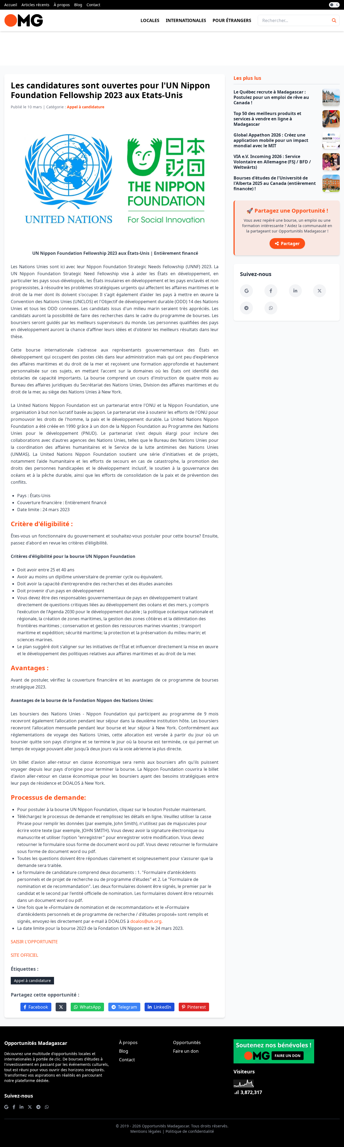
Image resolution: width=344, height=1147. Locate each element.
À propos (62, 4)
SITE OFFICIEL (24, 955)
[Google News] (246, 290)
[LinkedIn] (295, 290)
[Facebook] (270, 290)
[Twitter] (61, 1007)
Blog (78, 4)
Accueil (10, 4)
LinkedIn (162, 1007)
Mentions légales (145, 1131)
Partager (290, 243)
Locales (150, 20)
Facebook (38, 1007)
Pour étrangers (232, 20)
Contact (93, 4)
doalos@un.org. (146, 921)
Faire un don (186, 1051)
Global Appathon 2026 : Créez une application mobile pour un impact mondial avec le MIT (271, 140)
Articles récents (35, 4)
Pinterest (196, 1007)
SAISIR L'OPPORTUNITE (34, 942)
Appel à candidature (32, 980)
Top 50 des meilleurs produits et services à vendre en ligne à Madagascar (267, 118)
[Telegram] (246, 308)
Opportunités (187, 1042)
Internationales (186, 20)
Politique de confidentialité (190, 1131)
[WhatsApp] (270, 308)
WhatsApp (90, 1007)
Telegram (127, 1007)
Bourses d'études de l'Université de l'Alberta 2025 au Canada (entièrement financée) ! (275, 183)
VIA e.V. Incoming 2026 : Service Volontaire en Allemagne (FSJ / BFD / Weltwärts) (272, 161)
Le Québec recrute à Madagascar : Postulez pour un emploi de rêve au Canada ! (271, 97)
